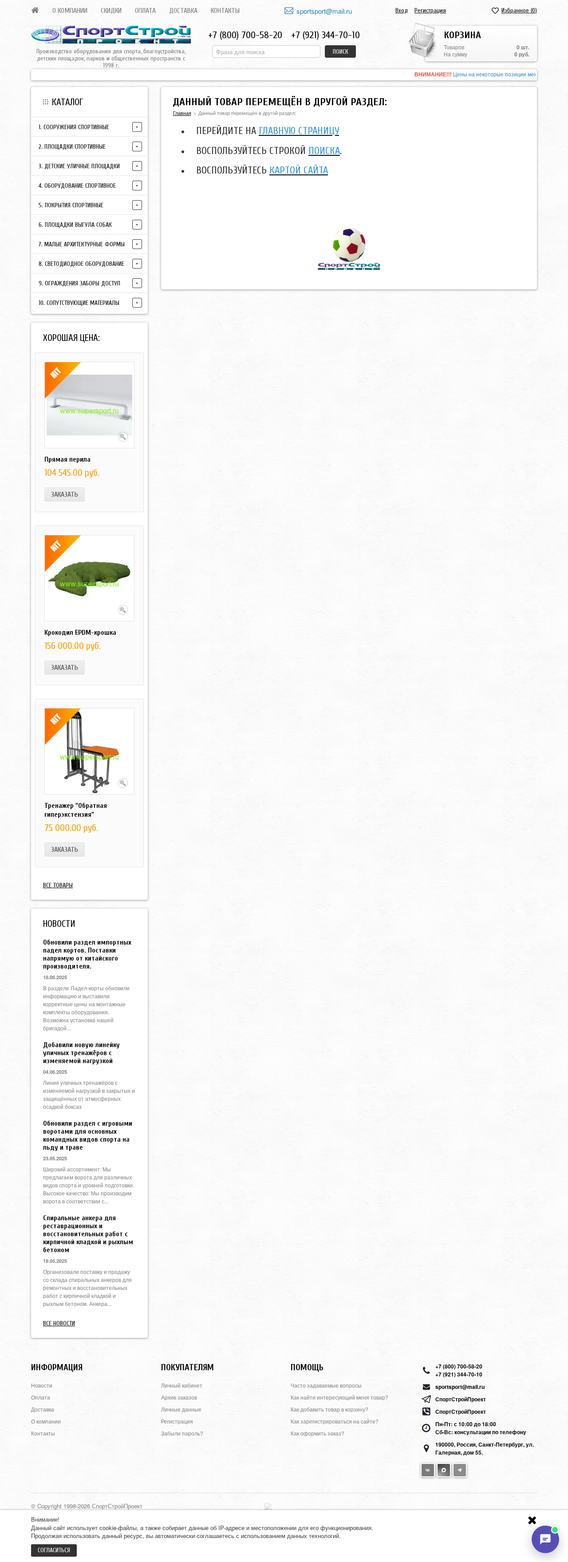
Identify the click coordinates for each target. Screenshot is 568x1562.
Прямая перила (67, 459)
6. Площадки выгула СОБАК (75, 225)
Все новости (59, 1323)
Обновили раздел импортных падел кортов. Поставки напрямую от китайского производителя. (87, 954)
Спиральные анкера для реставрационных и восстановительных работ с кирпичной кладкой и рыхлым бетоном (88, 1234)
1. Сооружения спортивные (74, 127)
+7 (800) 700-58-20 (245, 35)
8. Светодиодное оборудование (81, 264)
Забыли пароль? (182, 1433)
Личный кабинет (181, 1385)
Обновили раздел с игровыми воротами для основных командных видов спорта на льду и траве (87, 1135)
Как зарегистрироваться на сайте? (335, 1421)
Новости (41, 1385)
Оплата (145, 11)
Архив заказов (179, 1397)
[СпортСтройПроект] (111, 34)
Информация (57, 1367)
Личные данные (181, 1409)
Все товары (58, 885)
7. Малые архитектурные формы (82, 244)
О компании (69, 11)
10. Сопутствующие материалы (79, 303)
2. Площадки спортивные (72, 146)
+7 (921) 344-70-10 (325, 35)
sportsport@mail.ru (324, 11)
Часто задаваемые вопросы (326, 1385)
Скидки (111, 11)
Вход (401, 10)
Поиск (340, 51)
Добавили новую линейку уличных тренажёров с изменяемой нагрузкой (81, 1053)
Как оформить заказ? (317, 1433)
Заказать (64, 494)
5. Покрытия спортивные (71, 205)
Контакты (225, 11)
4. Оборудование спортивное (77, 186)
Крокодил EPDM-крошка (80, 633)
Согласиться (54, 1550)
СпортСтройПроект (460, 1399)
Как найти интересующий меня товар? (339, 1397)
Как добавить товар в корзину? (329, 1409)
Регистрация (430, 10)
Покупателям (187, 1367)
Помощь (307, 1367)
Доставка (183, 11)
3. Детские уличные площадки (79, 166)
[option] (284, 74)
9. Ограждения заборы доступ (79, 283)
